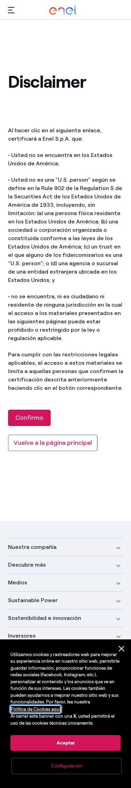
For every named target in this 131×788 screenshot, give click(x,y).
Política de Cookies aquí (35, 709)
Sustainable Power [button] (33, 600)
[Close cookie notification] (121, 649)
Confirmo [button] (29, 417)
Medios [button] (17, 582)
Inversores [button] (22, 635)
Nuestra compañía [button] (32, 547)
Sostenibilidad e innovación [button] (44, 618)
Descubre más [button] (27, 564)
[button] (11, 10)
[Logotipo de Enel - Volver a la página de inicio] (63, 10)
